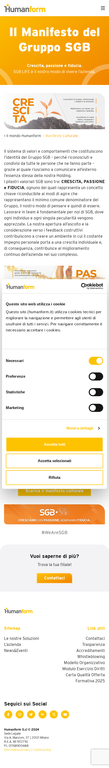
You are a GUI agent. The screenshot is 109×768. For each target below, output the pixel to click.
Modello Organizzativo (84, 662)
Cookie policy (42, 750)
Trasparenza (93, 644)
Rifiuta (54, 477)
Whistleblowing (91, 656)
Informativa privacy (17, 750)
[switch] (96, 376)
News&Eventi (16, 650)
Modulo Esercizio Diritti (83, 668)
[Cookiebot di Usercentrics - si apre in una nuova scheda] (81, 286)
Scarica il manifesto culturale (54, 490)
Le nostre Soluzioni (21, 638)
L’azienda (12, 644)
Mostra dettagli (80, 428)
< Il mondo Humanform (22, 136)
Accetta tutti (54, 444)
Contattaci (54, 578)
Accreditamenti (90, 650)
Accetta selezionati (54, 461)
